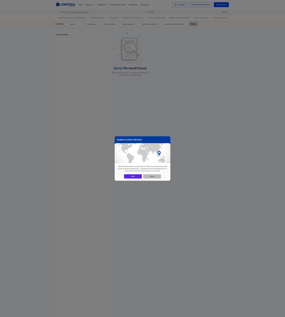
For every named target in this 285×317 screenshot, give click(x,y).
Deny (152, 176)
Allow (133, 176)
